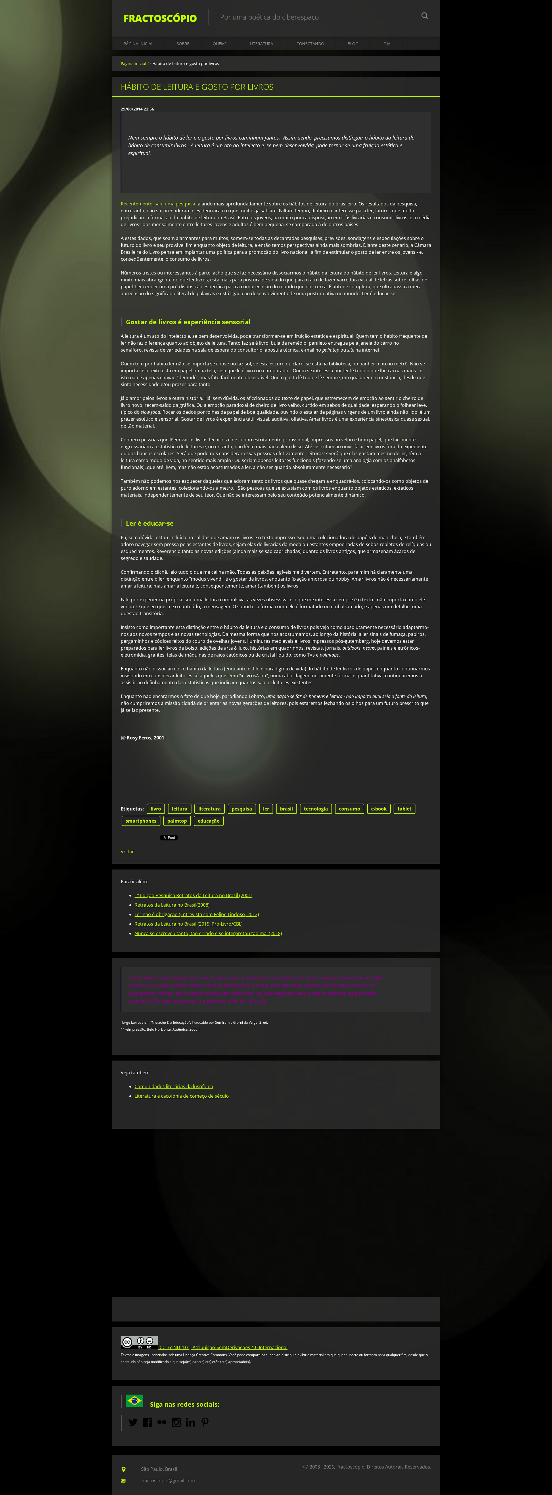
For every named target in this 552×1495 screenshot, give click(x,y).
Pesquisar (424, 17)
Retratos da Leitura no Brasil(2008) (172, 905)
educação (209, 821)
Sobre (183, 43)
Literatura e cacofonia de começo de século (182, 1096)
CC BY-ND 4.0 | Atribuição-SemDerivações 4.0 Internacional (224, 1347)
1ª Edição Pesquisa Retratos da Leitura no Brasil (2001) (193, 895)
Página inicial (138, 43)
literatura (209, 809)
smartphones (141, 821)
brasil (286, 809)
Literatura (261, 43)
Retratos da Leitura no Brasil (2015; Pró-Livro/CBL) (189, 924)
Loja (386, 43)
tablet (404, 809)
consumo (349, 809)
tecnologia (316, 809)
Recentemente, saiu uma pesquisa (158, 204)
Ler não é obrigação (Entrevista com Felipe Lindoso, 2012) (197, 914)
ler (266, 809)
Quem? (220, 43)
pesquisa (242, 809)
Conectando (310, 43)
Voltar (127, 851)
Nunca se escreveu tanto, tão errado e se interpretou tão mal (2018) (208, 933)
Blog (353, 43)
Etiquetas (132, 809)
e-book (379, 809)
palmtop (177, 821)
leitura (179, 809)
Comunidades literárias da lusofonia (174, 1086)
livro (156, 809)
